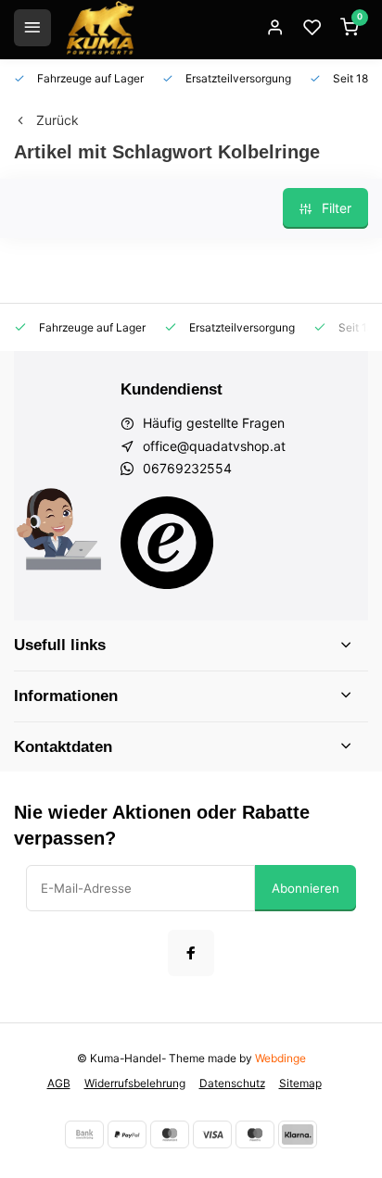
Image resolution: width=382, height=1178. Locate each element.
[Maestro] (255, 1134)
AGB (58, 1083)
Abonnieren (305, 888)
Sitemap (300, 1083)
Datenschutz (232, 1083)
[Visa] (212, 1134)
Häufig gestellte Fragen (214, 423)
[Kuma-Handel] (100, 28)
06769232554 (187, 468)
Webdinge (280, 1058)
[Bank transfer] (84, 1134)
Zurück (57, 120)
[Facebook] (191, 953)
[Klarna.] (297, 1134)
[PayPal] (127, 1134)
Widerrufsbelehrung (134, 1083)
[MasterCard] (169, 1134)
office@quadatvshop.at (214, 446)
